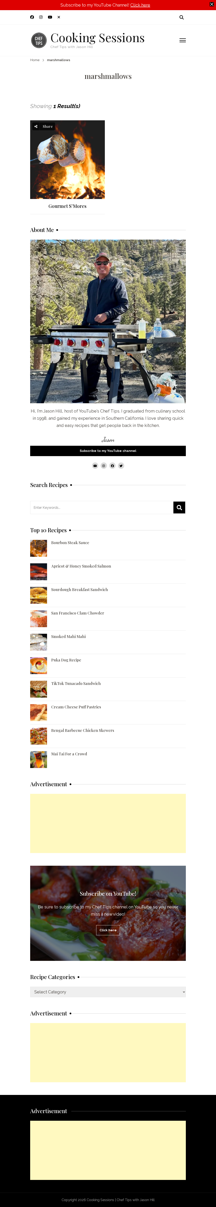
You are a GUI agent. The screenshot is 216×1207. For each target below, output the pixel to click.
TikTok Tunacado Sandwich (76, 683)
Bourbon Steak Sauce (70, 542)
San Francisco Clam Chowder (77, 613)
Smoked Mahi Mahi (68, 636)
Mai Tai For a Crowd (69, 753)
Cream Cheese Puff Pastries (76, 706)
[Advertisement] (108, 823)
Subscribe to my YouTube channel (108, 451)
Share (47, 126)
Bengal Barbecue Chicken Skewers (82, 730)
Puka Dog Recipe (66, 659)
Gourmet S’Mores (67, 206)
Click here (140, 5)
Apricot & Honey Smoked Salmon (81, 566)
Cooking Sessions (97, 37)
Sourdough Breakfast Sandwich (79, 589)
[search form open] (181, 17)
